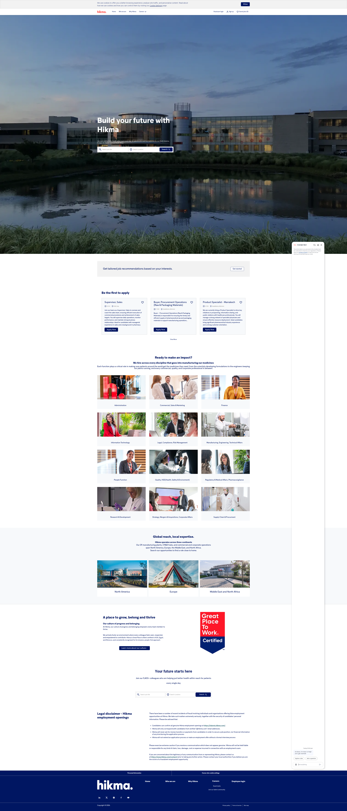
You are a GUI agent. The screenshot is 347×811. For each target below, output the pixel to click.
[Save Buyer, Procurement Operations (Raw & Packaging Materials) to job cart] (191, 302)
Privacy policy (226, 805)
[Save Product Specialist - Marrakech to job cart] (240, 302)
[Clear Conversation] (314, 245)
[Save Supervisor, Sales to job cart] (142, 302)
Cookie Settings (156, 5)
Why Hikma (132, 11)
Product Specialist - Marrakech (219, 302)
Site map (246, 805)
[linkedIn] (99, 797)
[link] (134, 648)
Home (114, 11)
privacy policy (303, 252)
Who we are (122, 11)
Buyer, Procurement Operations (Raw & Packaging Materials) (170, 303)
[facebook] (121, 797)
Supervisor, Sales (113, 302)
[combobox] (113, 149)
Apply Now (111, 330)
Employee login (218, 11)
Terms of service (237, 805)
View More (173, 339)
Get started (237, 269)
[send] (320, 764)
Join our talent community (216, 789)
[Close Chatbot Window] (321, 245)
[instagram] (114, 797)
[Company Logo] (101, 11)
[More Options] (296, 765)
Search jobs (217, 786)
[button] (230, 12)
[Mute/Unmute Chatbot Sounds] (318, 245)
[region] (308, 504)
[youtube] (128, 797)
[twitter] (106, 797)
